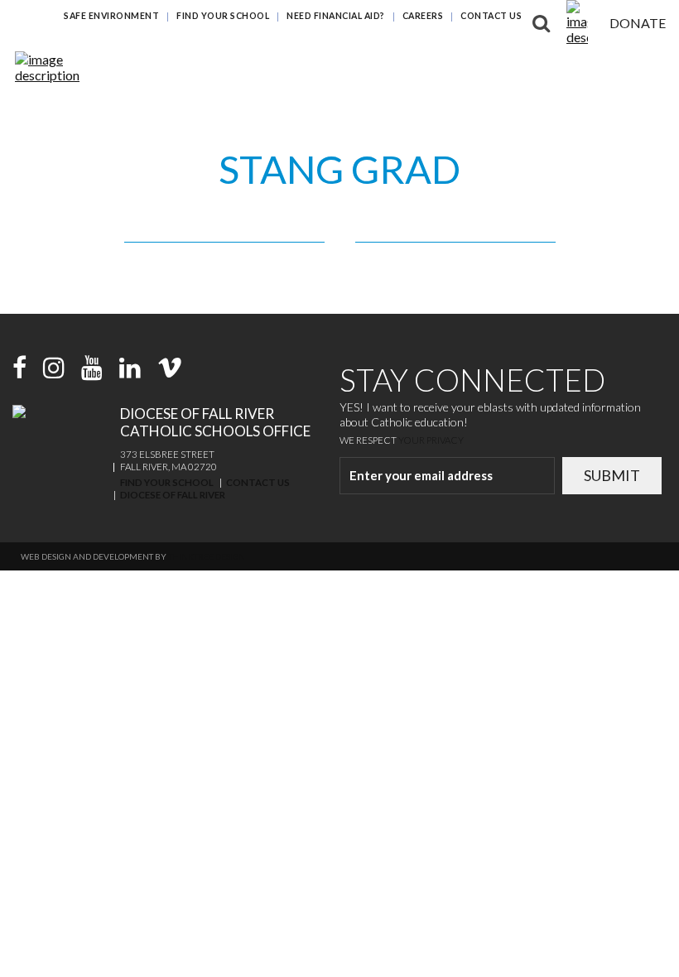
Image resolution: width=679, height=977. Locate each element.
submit (612, 475)
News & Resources (561, 70)
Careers (423, 16)
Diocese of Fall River (172, 494)
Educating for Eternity (477, 36)
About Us (649, 70)
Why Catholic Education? (325, 36)
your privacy (431, 440)
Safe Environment (111, 16)
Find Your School (222, 16)
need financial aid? (336, 16)
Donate (637, 23)
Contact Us (491, 16)
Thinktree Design (206, 556)
